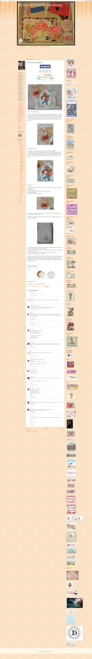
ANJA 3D (31, 298)
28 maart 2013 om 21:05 (33, 404)
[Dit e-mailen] (44, 286)
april (21, 178)
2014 (20, 196)
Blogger (52, 651)
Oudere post (61, 429)
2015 (20, 197)
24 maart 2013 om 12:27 (33, 309)
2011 (20, 141)
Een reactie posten (31, 424)
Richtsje (31, 312)
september (21, 186)
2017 (20, 200)
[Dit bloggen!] (45, 286)
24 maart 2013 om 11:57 (33, 295)
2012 (20, 142)
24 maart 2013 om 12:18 (33, 302)
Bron (30, 407)
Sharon (31, 376)
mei (20, 179)
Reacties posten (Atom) (34, 431)
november (21, 190)
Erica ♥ (31, 328)
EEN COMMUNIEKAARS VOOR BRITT (22, 162)
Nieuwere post (29, 429)
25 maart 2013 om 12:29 (33, 366)
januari (21, 146)
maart (21, 149)
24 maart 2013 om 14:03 (33, 325)
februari (21, 147)
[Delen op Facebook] (47, 286)
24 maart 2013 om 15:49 (33, 356)
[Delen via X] (46, 286)
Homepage (45, 429)
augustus (21, 184)
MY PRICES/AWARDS (45, 46)
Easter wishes (32, 416)
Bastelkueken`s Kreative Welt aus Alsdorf (36, 359)
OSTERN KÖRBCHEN (22, 166)
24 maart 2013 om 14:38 (33, 347)
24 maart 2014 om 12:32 (33, 421)
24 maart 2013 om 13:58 (33, 319)
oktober (21, 188)
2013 (20, 144)
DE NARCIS (22, 176)
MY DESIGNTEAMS (33, 46)
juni (20, 181)
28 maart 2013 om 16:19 (33, 397)
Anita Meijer (32, 342)
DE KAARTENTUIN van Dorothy (40, 5)
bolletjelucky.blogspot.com (34, 305)
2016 (20, 199)
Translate (70, 85)
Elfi (30, 351)
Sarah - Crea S (32, 369)
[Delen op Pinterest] (48, 286)
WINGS (21, 174)
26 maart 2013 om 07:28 (33, 384)
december (21, 193)
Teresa (31, 400)
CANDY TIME (21, 173)
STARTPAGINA (22, 46)
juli (20, 183)
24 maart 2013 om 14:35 (33, 338)
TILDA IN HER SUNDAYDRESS (22, 158)
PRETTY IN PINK (22, 151)
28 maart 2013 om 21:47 (33, 412)
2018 (20, 202)
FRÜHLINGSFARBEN (22, 169)
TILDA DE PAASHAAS (22, 154)
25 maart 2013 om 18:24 (33, 373)
